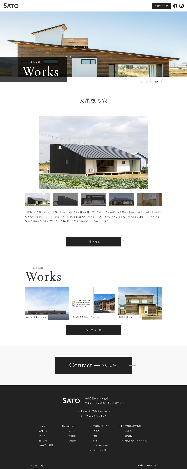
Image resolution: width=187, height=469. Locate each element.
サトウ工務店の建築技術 (130, 426)
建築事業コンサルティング (136, 441)
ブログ (42, 436)
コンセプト (73, 431)
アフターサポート (101, 445)
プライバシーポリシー (38, 466)
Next (162, 153)
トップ (42, 426)
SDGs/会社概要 (46, 445)
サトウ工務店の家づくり (98, 426)
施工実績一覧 (93, 330)
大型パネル (130, 431)
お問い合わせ (161, 6)
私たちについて (69, 426)
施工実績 (43, 441)
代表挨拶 (72, 436)
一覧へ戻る (93, 241)
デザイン (97, 431)
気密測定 (129, 436)
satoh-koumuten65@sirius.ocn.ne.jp (93, 411)
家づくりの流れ (100, 450)
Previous (25, 153)
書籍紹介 (72, 441)
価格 (95, 441)
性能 (95, 436)
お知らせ (43, 431)
